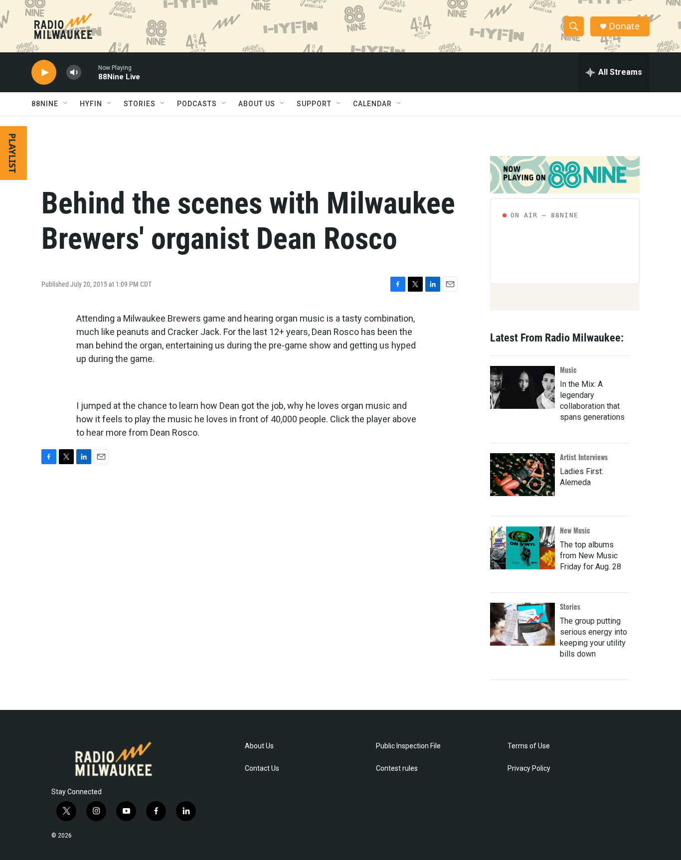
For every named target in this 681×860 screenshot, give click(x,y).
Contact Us (262, 768)
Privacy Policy (529, 768)
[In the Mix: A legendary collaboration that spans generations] (522, 387)
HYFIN (91, 104)
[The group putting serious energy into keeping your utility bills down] (522, 624)
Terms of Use (529, 746)
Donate (624, 26)
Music (568, 369)
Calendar (372, 104)
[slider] (89, 72)
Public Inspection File (408, 746)
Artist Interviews (584, 457)
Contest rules (397, 768)
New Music (575, 530)
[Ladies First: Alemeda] (522, 474)
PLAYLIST (12, 153)
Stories (570, 606)
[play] (44, 72)
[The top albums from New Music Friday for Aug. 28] (522, 547)
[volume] (73, 72)
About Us (259, 746)
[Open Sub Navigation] (66, 104)
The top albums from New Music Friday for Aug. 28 (590, 555)
